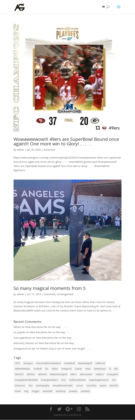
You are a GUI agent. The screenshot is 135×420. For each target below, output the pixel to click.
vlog (26, 391)
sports (103, 385)
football (38, 368)
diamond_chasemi (24, 343)
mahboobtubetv (77, 379)
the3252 (114, 385)
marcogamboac (23, 337)
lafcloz (17, 327)
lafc (116, 368)
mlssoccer (20, 385)
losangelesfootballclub (26, 379)
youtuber (85, 391)
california (100, 363)
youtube (73, 391)
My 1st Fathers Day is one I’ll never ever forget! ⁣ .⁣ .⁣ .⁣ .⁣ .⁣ (61, 348)
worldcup (61, 391)
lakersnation (86, 374)
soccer (79, 385)
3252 (17, 363)
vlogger (35, 391)
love (64, 379)
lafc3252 (19, 374)
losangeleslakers (49, 379)
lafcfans (31, 374)
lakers (73, 374)
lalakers (100, 374)
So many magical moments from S (50, 288)
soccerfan (91, 385)
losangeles (112, 374)
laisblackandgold (58, 374)
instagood (66, 368)
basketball (69, 363)
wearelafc (48, 391)
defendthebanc (22, 368)
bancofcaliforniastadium (48, 363)
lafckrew (42, 374)
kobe (88, 368)
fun (46, 368)
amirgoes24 (20, 348)
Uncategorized (65, 294)
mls (113, 379)
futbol (55, 368)
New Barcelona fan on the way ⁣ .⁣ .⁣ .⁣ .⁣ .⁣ (46, 327)
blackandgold (85, 363)
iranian (78, 368)
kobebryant (100, 368)
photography (42, 385)
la (110, 368)
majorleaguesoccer (98, 379)
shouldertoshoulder (63, 385)
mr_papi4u (19, 332)
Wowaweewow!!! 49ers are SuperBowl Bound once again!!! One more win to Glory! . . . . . (66, 141)
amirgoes (28, 363)
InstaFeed (49, 149)
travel (18, 391)
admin (20, 149)
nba (31, 385)
